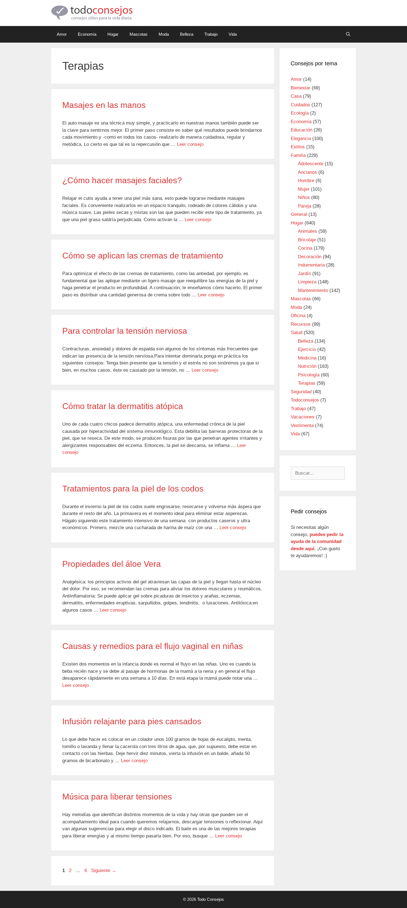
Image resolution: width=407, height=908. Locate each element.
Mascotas (139, 34)
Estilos (298, 146)
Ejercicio (307, 349)
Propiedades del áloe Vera (111, 563)
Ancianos (307, 172)
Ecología (300, 113)
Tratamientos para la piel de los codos (133, 488)
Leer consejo (190, 144)
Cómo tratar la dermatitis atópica (122, 406)
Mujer (304, 189)
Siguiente (103, 870)
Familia (298, 155)
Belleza (186, 34)
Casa (296, 96)
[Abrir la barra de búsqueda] (348, 34)
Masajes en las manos (104, 105)
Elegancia (301, 138)
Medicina (307, 358)
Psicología (309, 374)
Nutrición (307, 366)
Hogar (113, 34)
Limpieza (307, 281)
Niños (304, 197)
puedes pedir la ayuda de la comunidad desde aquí (317, 541)
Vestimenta (302, 425)
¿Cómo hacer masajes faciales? (122, 180)
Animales (307, 231)
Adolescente (310, 163)
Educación (301, 130)
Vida (233, 34)
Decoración (309, 256)
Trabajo (211, 34)
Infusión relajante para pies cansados (131, 721)
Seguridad (301, 391)
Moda (164, 34)
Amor (62, 34)
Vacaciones (303, 417)
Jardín (304, 273)
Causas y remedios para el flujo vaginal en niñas (152, 646)
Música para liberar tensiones (117, 796)
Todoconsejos (305, 400)
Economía (87, 34)
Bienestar (300, 87)
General (299, 214)
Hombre (306, 180)
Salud (296, 332)
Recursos (301, 324)
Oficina (298, 315)
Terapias (306, 383)
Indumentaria (311, 265)
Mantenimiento (313, 290)
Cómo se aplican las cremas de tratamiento (142, 255)
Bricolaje (307, 239)
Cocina (305, 248)
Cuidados (300, 104)
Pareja (304, 206)
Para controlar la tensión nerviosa (124, 330)
